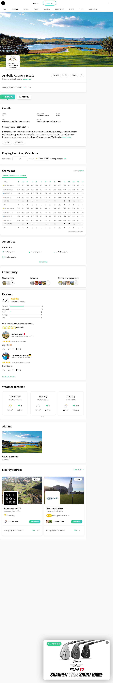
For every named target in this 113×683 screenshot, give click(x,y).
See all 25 (78, 469)
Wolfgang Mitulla (20, 355)
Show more (43, 262)
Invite (64, 75)
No (29, 87)
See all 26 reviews (8, 377)
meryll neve (17, 334)
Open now (21, 127)
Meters (81, 171)
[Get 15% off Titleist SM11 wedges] (76, 660)
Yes (25, 87)
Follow (56, 75)
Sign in (35, 3)
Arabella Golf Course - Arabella (14, 175)
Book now (35, 522)
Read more (66, 137)
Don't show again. (77, 678)
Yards (76, 171)
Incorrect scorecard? (75, 231)
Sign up (50, 3)
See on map (27, 79)
